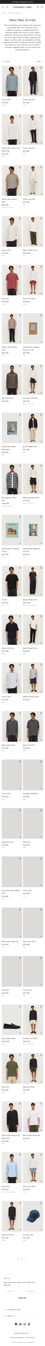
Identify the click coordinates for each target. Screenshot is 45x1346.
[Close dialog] (41, 661)
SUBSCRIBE (22, 682)
